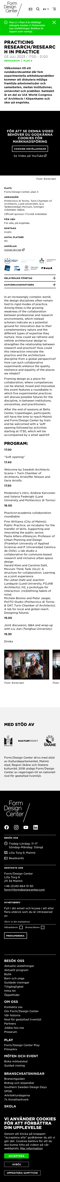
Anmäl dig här (13, 249)
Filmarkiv (10, 1049)
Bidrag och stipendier (19, 1082)
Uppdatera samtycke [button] (22, 1172)
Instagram (16, 827)
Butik (8, 974)
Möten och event (21, 1056)
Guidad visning (14, 1065)
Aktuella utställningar (19, 965)
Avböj (16, 1164)
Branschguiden (14, 1078)
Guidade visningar (16, 982)
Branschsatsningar (24, 1073)
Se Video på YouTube (29, 155)
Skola (10, 1106)
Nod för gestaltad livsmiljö (22, 1019)
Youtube (26, 827)
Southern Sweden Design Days (25, 1087)
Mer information (31, 1148)
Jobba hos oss (14, 1027)
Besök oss (14, 961)
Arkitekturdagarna (17, 1095)
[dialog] (30, 1146)
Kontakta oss (13, 1006)
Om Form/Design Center (21, 1011)
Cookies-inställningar (30, 149)
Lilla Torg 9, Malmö (22, 852)
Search (38, 9)
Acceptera (16, 1155)
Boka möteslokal (16, 1061)
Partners (10, 1023)
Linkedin (35, 827)
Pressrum (10, 1031)
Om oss (11, 1002)
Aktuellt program (16, 970)
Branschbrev (32, 927)
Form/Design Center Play (22, 1045)
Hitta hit (10, 990)
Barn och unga (14, 978)
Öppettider (12, 994)
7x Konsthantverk (16, 1099)
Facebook (6, 827)
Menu (54, 9)
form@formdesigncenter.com (24, 889)
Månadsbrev (11, 927)
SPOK (8, 1091)
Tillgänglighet (14, 986)
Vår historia (12, 1015)
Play (8, 1040)
